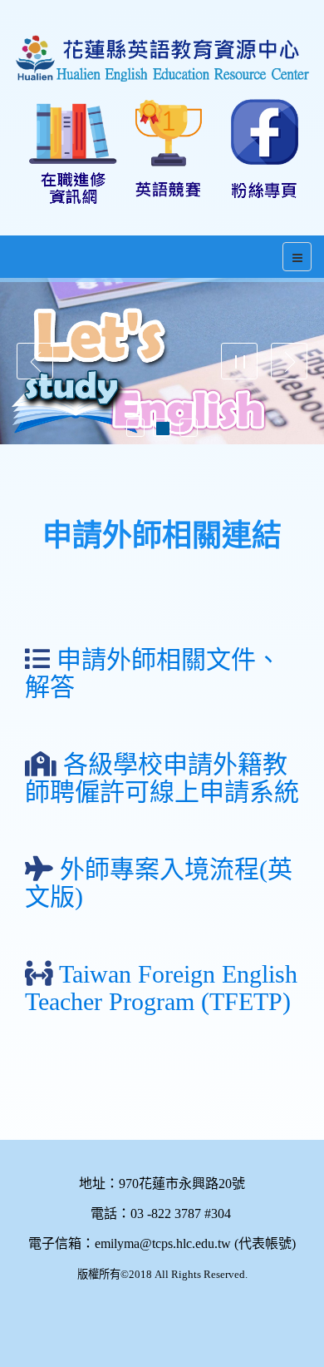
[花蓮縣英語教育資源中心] (162, 43)
